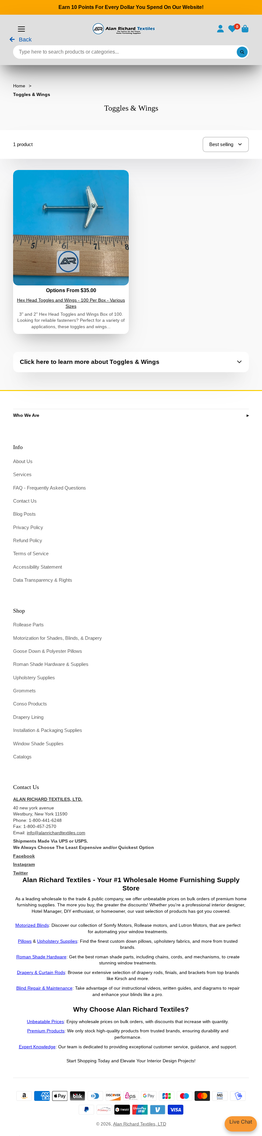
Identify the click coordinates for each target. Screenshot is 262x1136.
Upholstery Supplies (34, 677)
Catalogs (22, 756)
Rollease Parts (28, 624)
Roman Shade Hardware (41, 956)
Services (22, 474)
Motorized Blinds (32, 925)
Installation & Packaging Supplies (47, 730)
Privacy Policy (28, 527)
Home (19, 85)
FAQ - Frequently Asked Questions (49, 488)
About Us (23, 461)
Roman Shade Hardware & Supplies (51, 664)
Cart (245, 29)
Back (24, 40)
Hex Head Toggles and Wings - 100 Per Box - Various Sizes (71, 252)
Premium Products (46, 1030)
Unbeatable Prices (45, 1021)
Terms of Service (31, 553)
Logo (123, 28)
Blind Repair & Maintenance (44, 988)
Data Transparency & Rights (42, 580)
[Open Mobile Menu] (21, 29)
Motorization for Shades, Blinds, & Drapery (57, 638)
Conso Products (30, 703)
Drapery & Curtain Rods (41, 972)
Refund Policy (27, 540)
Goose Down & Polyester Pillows (47, 651)
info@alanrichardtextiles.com (56, 832)
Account (220, 29)
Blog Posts (24, 514)
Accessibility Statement (37, 567)
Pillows (25, 941)
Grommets (24, 690)
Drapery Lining (28, 717)
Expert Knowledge (37, 1046)
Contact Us (25, 501)
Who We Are (26, 415)
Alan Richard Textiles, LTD (139, 1123)
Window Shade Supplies (38, 743)
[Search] (242, 52)
